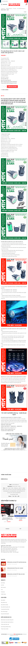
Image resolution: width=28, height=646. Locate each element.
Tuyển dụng (3, 594)
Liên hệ (2, 585)
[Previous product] (23, 12)
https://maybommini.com (10, 429)
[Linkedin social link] (17, 496)
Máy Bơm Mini (10, 430)
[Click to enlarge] (3, 38)
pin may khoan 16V (21, 491)
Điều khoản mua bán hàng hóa (7, 619)
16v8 (9, 488)
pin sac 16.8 (9, 492)
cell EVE (20, 488)
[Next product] (26, 12)
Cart (2, 589)
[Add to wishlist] (12, 506)
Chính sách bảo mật (5, 624)
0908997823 (13, 426)
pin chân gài (18, 489)
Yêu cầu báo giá (4, 611)
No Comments (14, 564)
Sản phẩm (3, 600)
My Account (3, 587)
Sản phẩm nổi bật (4, 604)
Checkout (3, 591)
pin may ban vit (7, 491)
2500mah (16, 488)
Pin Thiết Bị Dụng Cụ (21, 8)
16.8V (6, 488)
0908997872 (19, 426)
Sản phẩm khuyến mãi (5, 607)
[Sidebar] (1, 195)
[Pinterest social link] (15, 496)
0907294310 (7, 426)
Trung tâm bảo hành (5, 609)
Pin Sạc (14, 8)
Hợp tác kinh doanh (5, 613)
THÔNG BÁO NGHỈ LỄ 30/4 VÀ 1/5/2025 (15, 568)
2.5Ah (12, 488)
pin (6, 489)
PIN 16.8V (10, 489)
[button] (12, 508)
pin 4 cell (14, 489)
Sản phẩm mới (4, 602)
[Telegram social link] (19, 496)
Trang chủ (3, 8)
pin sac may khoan (17, 492)
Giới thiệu (3, 582)
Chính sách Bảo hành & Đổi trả (7, 622)
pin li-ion (23, 489)
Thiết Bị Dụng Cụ (9, 8)
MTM (17, 494)
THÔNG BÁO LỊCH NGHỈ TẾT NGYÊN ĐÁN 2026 (16, 562)
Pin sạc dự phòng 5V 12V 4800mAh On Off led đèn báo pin (7, 519)
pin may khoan (13, 491)
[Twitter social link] (14, 496)
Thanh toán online (4, 628)
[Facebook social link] (12, 496)
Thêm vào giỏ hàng (12, 86)
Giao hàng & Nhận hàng (6, 626)
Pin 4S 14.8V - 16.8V (5, 9)
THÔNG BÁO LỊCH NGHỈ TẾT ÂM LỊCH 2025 (16, 574)
